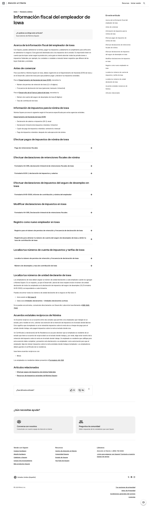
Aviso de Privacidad (128, 490)
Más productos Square (22, 464)
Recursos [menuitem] (125, 3)
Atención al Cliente (17, 3)
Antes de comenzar (112, 27)
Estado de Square (61, 457)
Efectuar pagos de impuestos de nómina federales (36, 372)
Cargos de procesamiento (23, 460)
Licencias (132, 497)
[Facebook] (131, 477)
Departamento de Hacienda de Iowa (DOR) (35, 80)
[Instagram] (134, 477)
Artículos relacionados (113, 93)
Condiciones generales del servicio (122, 494)
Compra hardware (20, 451)
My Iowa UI (32, 297)
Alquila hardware (20, 454)
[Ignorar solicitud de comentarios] (89, 389)
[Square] (3, 3)
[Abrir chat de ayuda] (143, 502)
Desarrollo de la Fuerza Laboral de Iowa (34, 93)
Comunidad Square (62, 454)
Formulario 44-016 (56, 360)
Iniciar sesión (136, 3)
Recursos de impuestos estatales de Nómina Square (37, 376)
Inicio (15, 12)
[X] (129, 477)
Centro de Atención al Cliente (66, 451)
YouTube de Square (62, 460)
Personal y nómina (26, 12)
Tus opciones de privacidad (125, 487)
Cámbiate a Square (20, 457)
